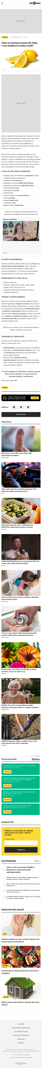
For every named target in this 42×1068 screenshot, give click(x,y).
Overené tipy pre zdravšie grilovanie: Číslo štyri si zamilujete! (20, 972)
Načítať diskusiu (21, 414)
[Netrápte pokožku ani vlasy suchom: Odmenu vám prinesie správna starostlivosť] (21, 925)
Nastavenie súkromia (21, 1028)
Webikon (29, 1057)
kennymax (18, 1057)
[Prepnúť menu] (2, 3)
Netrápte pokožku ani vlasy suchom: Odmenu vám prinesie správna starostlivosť (20, 940)
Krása (5, 934)
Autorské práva (21, 1031)
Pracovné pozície (9, 759)
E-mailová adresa (9, 839)
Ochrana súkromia (21, 1035)
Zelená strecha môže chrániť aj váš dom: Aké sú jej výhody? (20, 1003)
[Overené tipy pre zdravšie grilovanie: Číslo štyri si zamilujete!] (21, 957)
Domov (21, 1043)
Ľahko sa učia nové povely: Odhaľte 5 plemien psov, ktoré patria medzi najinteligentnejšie (20, 869)
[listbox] (34, 861)
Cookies (21, 1024)
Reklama (21, 1039)
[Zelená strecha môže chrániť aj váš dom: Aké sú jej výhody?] (21, 988)
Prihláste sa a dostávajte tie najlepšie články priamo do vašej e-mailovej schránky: (18, 833)
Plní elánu (5, 37)
